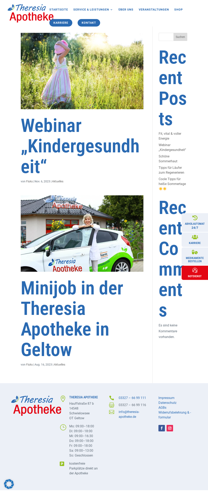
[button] (9, 484)
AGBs (162, 408)
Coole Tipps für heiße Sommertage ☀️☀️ (172, 184)
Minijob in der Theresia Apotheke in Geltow (72, 319)
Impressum (166, 398)
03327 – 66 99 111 (132, 398)
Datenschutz (167, 403)
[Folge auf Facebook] (161, 428)
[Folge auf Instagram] (170, 428)
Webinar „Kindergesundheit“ (80, 146)
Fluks (29, 181)
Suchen (180, 36)
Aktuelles (57, 181)
